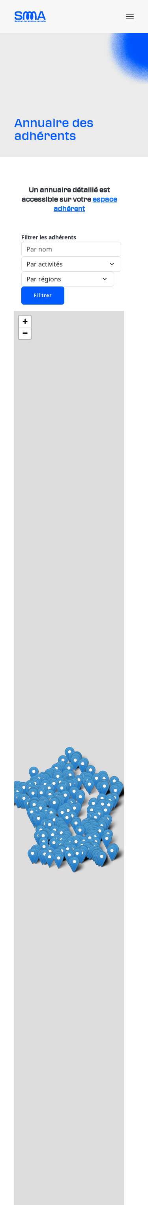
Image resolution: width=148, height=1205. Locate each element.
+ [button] (25, 321)
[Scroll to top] (132, 1189)
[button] (130, 16)
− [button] (25, 333)
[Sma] (31, 16)
